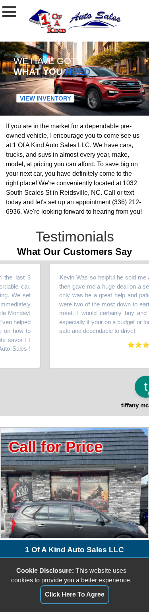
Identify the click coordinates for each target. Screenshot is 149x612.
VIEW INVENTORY (45, 98)
